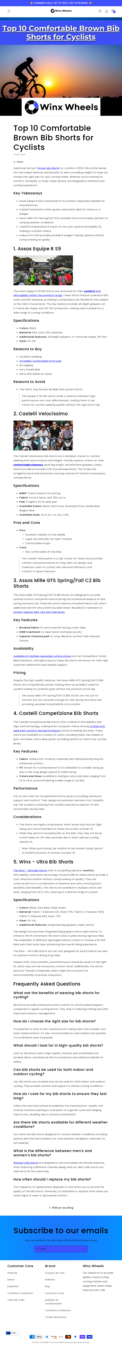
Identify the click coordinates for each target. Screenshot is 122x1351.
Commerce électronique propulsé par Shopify (70, 1342)
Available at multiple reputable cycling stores (42, 656)
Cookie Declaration (56, 1317)
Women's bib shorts (25, 1163)
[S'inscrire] (84, 1248)
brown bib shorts (48, 168)
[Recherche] (100, 11)
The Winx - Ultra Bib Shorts (30, 870)
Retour (11, 1279)
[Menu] (9, 11)
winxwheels (44, 1342)
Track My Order (16, 1299)
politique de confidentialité (53, 1301)
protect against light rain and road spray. (39, 612)
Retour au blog (62, 1207)
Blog (47, 1286)
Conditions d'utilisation (20, 1293)
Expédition (13, 1286)
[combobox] (12, 1333)
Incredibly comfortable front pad (40, 361)
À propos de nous (55, 1272)
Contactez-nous (54, 1293)
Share (20, 161)
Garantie (12, 1272)
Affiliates (50, 1279)
